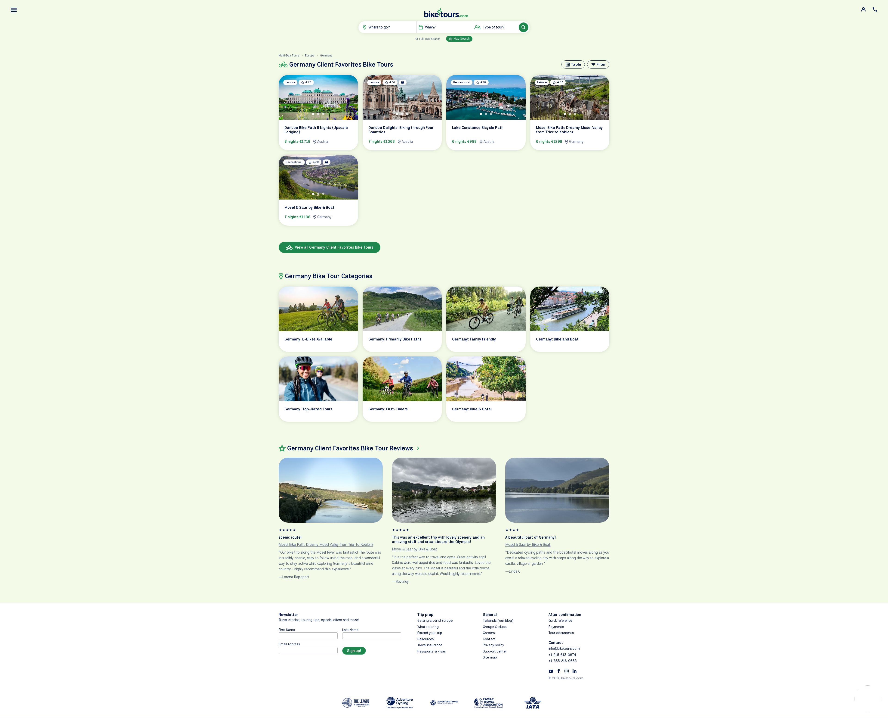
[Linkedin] (574, 670)
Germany (326, 55)
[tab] (313, 114)
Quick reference (560, 620)
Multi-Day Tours (289, 55)
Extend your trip (429, 633)
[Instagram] (566, 670)
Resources (425, 639)
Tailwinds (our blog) (498, 620)
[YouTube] (551, 670)
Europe (309, 55)
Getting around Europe (435, 620)
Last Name (350, 629)
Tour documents (561, 633)
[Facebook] (558, 670)
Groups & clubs (495, 626)
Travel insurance (429, 645)
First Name (287, 629)
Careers (489, 633)
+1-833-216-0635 (563, 661)
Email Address (289, 644)
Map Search (461, 39)
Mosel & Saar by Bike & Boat (414, 549)
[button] (14, 10)
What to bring (428, 626)
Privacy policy (493, 645)
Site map (490, 657)
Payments (556, 626)
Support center (495, 651)
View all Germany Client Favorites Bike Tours (333, 247)
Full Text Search (430, 39)
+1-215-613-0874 (562, 654)
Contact (489, 639)
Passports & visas (431, 651)
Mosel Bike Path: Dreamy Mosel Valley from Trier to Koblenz (326, 544)
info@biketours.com (564, 648)
